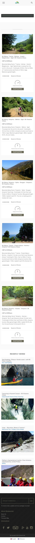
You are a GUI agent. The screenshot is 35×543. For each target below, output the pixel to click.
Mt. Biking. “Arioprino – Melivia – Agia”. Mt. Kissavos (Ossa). (17, 120)
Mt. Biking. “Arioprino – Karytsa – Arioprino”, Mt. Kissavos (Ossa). (15, 309)
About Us (3, 514)
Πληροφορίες (17, 89)
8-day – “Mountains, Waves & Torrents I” (13, 428)
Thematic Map (5, 518)
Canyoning (20, 396)
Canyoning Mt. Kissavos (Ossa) (9, 396)
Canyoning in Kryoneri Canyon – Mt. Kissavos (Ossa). (15, 394)
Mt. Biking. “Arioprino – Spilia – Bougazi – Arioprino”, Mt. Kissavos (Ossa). (17, 183)
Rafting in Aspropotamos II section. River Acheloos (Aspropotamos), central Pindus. (16, 461)
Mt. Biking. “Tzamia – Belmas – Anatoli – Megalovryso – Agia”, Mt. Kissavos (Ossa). (14, 57)
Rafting (4, 463)
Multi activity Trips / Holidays (9, 429)
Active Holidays (20, 429)
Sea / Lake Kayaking (7, 362)
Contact (3, 516)
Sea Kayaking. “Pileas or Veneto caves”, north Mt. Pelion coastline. (16, 360)
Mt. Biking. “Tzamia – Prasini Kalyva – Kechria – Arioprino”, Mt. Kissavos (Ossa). (16, 246)
